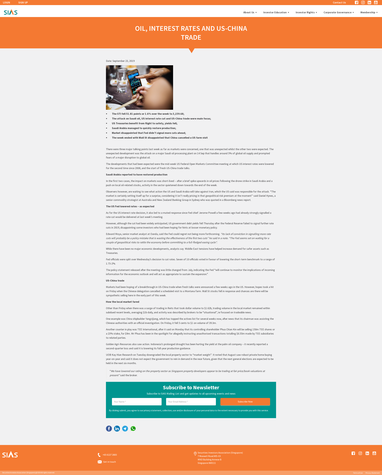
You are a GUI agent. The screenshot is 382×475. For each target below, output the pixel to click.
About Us (248, 12)
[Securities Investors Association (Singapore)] (10, 11)
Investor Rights (305, 12)
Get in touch (109, 461)
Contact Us (339, 2)
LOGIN (6, 2)
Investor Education (275, 12)
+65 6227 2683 (110, 454)
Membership (368, 12)
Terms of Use (358, 473)
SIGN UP (23, 2)
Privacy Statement (373, 473)
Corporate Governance (338, 12)
